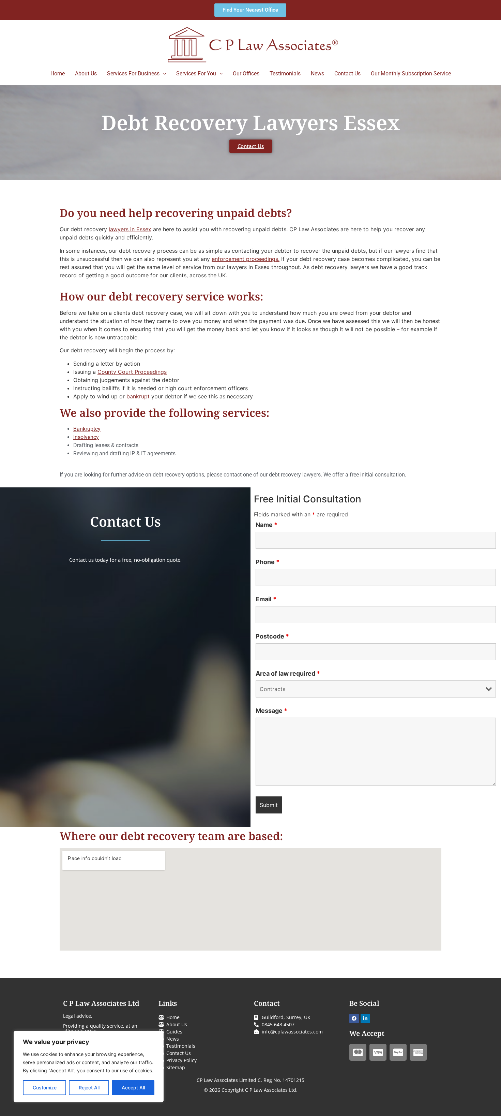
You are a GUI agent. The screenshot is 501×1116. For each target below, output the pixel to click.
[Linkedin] (365, 1018)
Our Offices (246, 73)
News (317, 73)
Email (266, 599)
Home (57, 73)
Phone (267, 562)
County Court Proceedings (132, 371)
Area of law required (288, 673)
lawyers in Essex (130, 229)
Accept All (133, 1087)
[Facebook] (354, 1018)
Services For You (196, 73)
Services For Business (133, 73)
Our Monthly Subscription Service (411, 73)
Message (271, 710)
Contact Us (347, 73)
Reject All (89, 1087)
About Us (86, 73)
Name (266, 525)
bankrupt (138, 396)
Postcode (272, 636)
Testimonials (285, 73)
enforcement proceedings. (245, 258)
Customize (45, 1087)
